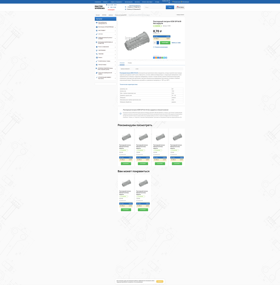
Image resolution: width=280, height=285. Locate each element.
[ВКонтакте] (154, 58)
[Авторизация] (279, 0)
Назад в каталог (180, 14)
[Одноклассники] (156, 58)
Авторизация (185, 1)
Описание (122, 62)
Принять (160, 281)
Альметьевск (177, 1)
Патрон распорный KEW (120, 15)
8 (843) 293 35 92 (166, 1)
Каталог (98, 15)
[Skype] (164, 58)
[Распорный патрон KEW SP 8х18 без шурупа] (136, 38)
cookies (125, 280)
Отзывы (130, 62)
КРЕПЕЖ (104, 15)
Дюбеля (111, 15)
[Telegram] (166, 58)
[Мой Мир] (158, 58)
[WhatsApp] (162, 58)
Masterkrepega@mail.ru (135, 5)
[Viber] (160, 58)
